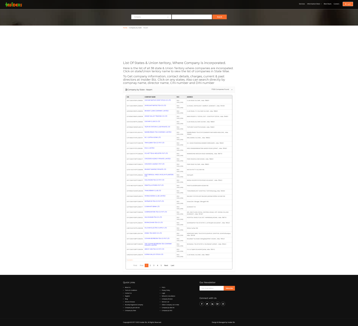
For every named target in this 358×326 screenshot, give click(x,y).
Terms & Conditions (131, 290)
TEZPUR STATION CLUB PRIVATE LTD (157, 127)
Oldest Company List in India (170, 305)
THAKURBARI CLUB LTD (153, 190)
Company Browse (167, 299)
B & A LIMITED (149, 148)
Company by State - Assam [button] (179, 89)
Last (172, 265)
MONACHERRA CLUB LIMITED (155, 196)
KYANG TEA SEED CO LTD (153, 233)
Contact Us (128, 293)
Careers (336, 4)
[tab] (179, 90)
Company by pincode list (132, 307)
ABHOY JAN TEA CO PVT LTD (154, 249)
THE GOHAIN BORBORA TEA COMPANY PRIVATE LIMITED (158, 244)
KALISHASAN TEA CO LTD (153, 217)
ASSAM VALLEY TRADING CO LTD (156, 116)
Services (302, 4)
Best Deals (327, 4)
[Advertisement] (179, 45)
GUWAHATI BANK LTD (152, 206)
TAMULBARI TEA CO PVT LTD (154, 143)
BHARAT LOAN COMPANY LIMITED (157, 111)
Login (348, 4)
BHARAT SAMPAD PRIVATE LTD (155, 169)
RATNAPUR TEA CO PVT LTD (154, 201)
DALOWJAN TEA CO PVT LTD (154, 180)
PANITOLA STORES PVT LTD (154, 185)
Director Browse (130, 302)
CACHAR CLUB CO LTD (152, 121)
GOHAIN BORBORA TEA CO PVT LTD (157, 238)
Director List (165, 302)
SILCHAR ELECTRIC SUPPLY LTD (156, 228)
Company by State (130, 310)
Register (127, 296)
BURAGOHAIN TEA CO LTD (154, 222)
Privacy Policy (166, 290)
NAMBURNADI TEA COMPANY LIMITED (158, 132)
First (135, 265)
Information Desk (313, 4)
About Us (128, 287)
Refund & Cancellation (168, 296)
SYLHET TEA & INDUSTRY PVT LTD (156, 153)
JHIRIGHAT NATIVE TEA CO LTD (155, 105)
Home (125, 28)
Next (166, 265)
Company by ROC (167, 310)
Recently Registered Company (134, 305)
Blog (126, 299)
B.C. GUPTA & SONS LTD (153, 137)
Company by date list (168, 307)
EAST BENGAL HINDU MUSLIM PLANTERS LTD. (159, 175)
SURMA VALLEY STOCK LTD (154, 254)
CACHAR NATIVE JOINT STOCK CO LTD (158, 100)
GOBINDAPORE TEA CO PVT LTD (156, 212)
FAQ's (163, 287)
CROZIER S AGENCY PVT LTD (154, 164)
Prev (141, 265)
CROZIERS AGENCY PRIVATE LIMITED (158, 159)
